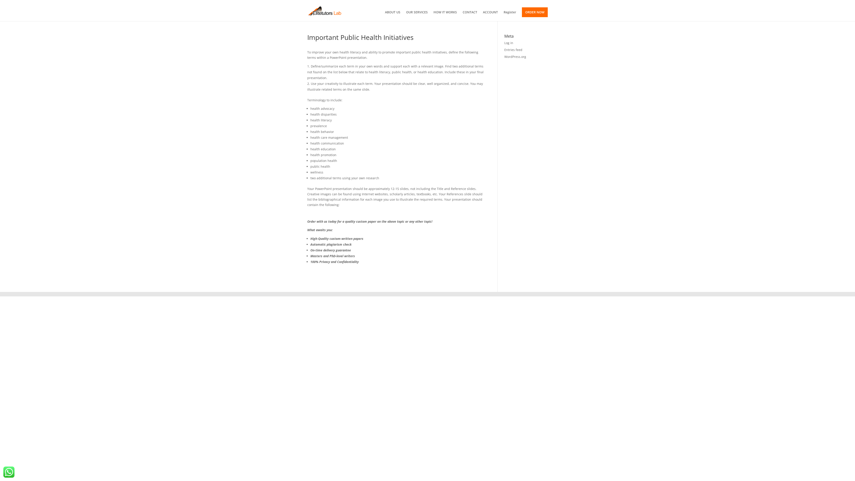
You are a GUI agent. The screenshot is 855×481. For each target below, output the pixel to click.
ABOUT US (392, 12)
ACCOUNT (490, 12)
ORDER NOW (534, 12)
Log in (508, 43)
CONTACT (470, 12)
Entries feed (513, 50)
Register (510, 12)
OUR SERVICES (417, 12)
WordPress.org (515, 57)
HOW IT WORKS (445, 12)
